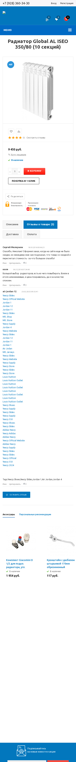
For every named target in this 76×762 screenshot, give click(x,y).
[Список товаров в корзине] (67, 20)
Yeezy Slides (8, 295)
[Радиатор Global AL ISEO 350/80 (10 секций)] (38, 120)
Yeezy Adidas (9, 433)
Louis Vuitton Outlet (13, 380)
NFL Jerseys (8, 352)
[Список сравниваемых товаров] (46, 22)
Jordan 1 (7, 302)
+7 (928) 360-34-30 (16, 3)
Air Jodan (7, 348)
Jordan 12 (8, 306)
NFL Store (7, 320)
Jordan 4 (7, 327)
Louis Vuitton (9, 377)
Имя (5, 263)
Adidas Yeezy (9, 430)
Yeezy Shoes (9, 405)
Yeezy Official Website (14, 299)
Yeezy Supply (9, 324)
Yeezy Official (9, 458)
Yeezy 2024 (8, 465)
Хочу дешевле (18, 154)
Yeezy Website (10, 331)
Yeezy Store (8, 366)
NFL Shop (7, 317)
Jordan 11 (8, 310)
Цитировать (15, 263)
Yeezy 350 (8, 419)
